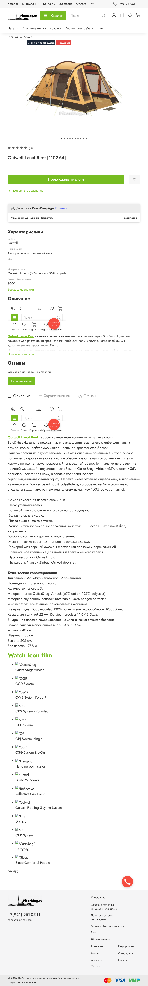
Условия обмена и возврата (107, 926)
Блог (94, 932)
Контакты (49, 4)
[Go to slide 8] (80, 138)
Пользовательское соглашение (102, 917)
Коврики (55, 28)
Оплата (81, 4)
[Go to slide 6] (75, 138)
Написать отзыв (21, 381)
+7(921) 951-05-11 (24, 914)
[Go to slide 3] (67, 138)
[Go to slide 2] (64, 138)
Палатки (13, 28)
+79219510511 (127, 4)
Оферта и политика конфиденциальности (104, 907)
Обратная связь (100, 939)
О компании (30, 4)
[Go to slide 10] (86, 138)
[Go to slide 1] (61, 138)
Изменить (61, 208)
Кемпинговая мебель (79, 28)
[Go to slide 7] (78, 138)
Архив (28, 37)
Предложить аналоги (66, 179)
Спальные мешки (34, 28)
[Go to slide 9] (83, 138)
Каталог (13, 4)
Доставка (65, 4)
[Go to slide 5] (72, 138)
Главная (13, 37)
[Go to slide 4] (70, 138)
